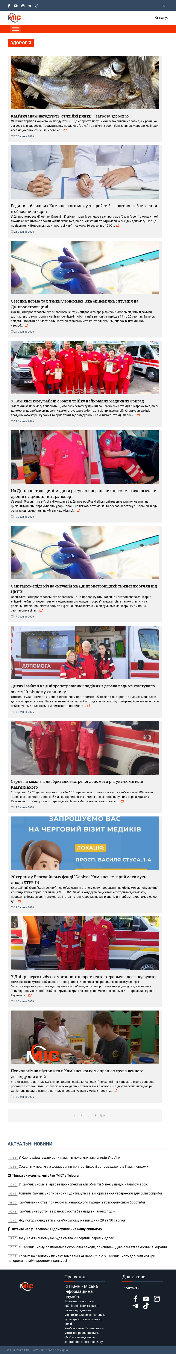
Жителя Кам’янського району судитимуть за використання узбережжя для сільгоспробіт (85, 1193)
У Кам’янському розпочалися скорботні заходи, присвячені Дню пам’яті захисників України (88, 1247)
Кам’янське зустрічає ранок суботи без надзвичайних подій (62, 1211)
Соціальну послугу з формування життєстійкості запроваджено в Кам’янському (78, 1166)
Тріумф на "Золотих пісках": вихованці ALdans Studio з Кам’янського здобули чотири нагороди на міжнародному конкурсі (81, 1258)
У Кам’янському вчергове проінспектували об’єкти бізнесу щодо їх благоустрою (78, 1184)
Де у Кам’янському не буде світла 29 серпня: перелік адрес (61, 1238)
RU (163, 6)
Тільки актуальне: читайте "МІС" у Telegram (46, 1175)
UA (153, 6)
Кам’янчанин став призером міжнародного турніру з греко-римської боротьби (77, 1202)
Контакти (131, 1288)
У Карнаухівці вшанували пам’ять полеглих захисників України (64, 1157)
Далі (102, 1115)
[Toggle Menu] (15, 29)
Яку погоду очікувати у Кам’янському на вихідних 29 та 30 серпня (67, 1220)
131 (95, 1115)
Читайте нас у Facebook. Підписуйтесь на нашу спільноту (56, 1229)
